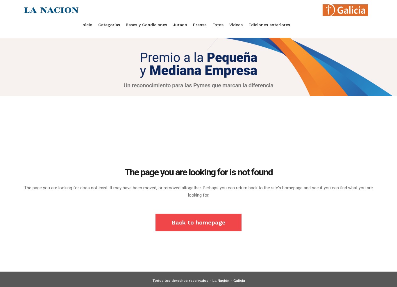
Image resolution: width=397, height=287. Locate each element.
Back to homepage (198, 222)
